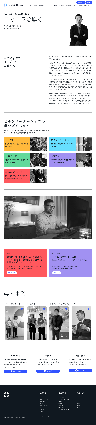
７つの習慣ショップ (61, 413)
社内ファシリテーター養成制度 (63, 399)
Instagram (78, 405)
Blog (77, 397)
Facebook (78, 403)
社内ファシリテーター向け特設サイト (64, 409)
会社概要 (81, 5)
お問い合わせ (81, 2)
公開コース (61, 5)
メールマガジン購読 (80, 395)
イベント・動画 (54, 5)
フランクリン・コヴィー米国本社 (45, 416)
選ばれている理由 (33, 5)
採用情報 (41, 407)
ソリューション (41, 5)
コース (48, 5)
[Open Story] (22, 309)
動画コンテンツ (61, 407)
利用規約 (41, 411)
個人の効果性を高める (22, 14)
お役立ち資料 (68, 5)
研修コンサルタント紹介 (44, 405)
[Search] (91, 5)
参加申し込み (57, 272)
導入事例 (60, 403)
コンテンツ (74, 5)
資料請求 (49, 371)
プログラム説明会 (61, 397)
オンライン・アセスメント (62, 411)
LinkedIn (78, 407)
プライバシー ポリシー (44, 413)
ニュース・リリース (43, 397)
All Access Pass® (61, 395)
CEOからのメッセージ (44, 399)
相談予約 (89, 2)
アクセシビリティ (43, 414)
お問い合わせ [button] (86, 5)
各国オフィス (42, 409)
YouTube (78, 401)
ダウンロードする (11, 272)
